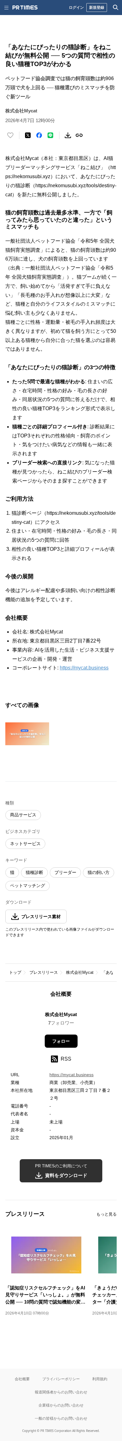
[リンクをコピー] (79, 135)
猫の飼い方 (98, 872)
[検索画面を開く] (115, 7)
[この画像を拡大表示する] (27, 734)
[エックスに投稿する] (28, 135)
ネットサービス (25, 843)
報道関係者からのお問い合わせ (61, 1392)
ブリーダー (65, 872)
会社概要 (22, 1379)
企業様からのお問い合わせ (61, 1405)
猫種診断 (34, 872)
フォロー (61, 1041)
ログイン (76, 7)
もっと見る (106, 1214)
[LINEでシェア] (50, 135)
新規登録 (96, 7)
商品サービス (23, 814)
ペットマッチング (27, 885)
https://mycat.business (84, 667)
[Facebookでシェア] (39, 135)
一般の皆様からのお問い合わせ (61, 1418)
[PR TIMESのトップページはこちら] (25, 7)
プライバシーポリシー (61, 1379)
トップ (15, 972)
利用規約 (99, 1379)
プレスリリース (43, 972)
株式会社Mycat (80, 972)
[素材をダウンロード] (68, 135)
